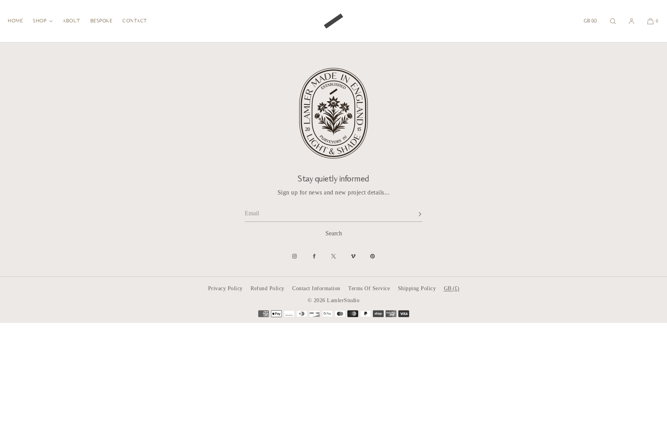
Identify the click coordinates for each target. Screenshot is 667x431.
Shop (39, 21)
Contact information (316, 288)
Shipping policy (417, 288)
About (71, 21)
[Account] (631, 21)
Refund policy (267, 288)
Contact (134, 21)
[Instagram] (294, 256)
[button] (613, 21)
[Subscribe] (412, 214)
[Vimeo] (353, 256)
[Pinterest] (372, 256)
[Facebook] (314, 256)
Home (15, 21)
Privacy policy (225, 288)
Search (333, 233)
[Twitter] (333, 256)
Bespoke (101, 21)
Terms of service (369, 288)
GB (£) (590, 21)
